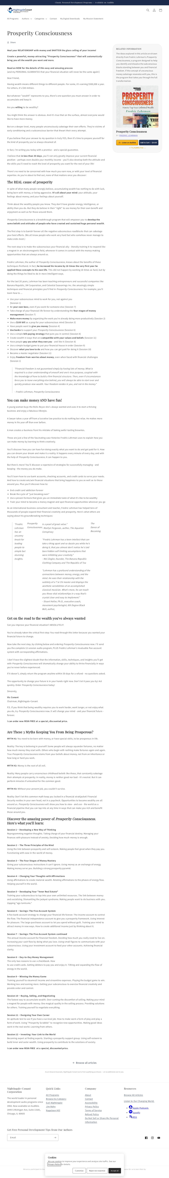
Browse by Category (56, 1098)
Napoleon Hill (53, 1110)
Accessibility (91, 1102)
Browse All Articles (133, 1094)
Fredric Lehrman (128, 135)
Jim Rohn (51, 1106)
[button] (26, 19)
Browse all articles (86, 1062)
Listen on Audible (129, 142)
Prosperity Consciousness (131, 131)
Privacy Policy (92, 1106)
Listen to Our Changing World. (139, 1101)
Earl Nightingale (54, 1102)
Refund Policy (92, 1114)
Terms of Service (93, 1110)
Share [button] (13, 42)
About (88, 1094)
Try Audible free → (138, 148)
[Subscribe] (55, 1137)
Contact (89, 1098)
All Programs (52, 1094)
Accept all (115, 1170)
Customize (79, 1170)
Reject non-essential (97, 1170)
